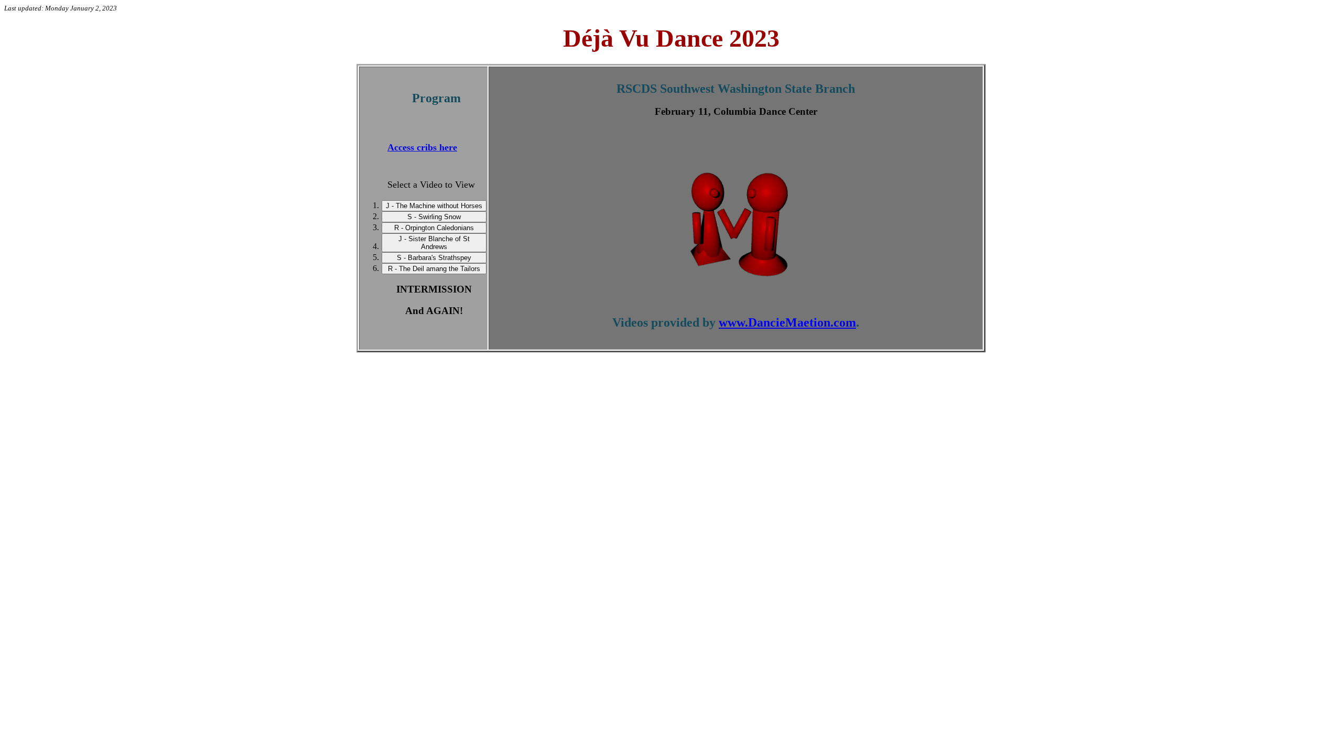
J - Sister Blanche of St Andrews (434, 243)
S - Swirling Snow (434, 217)
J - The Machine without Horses (434, 206)
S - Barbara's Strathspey (434, 258)
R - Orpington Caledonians (434, 228)
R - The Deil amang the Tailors (434, 269)
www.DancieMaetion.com (787, 322)
